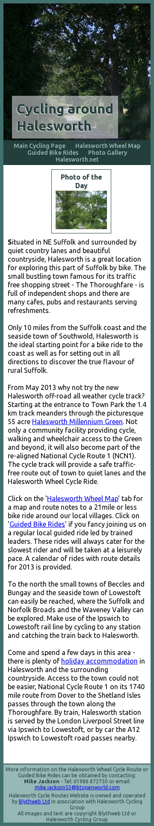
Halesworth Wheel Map (107, 145)
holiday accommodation (99, 661)
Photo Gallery (107, 152)
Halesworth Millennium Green (77, 421)
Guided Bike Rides (52, 152)
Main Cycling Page (39, 145)
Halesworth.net (77, 159)
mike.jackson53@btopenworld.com (77, 787)
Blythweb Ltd (34, 801)
